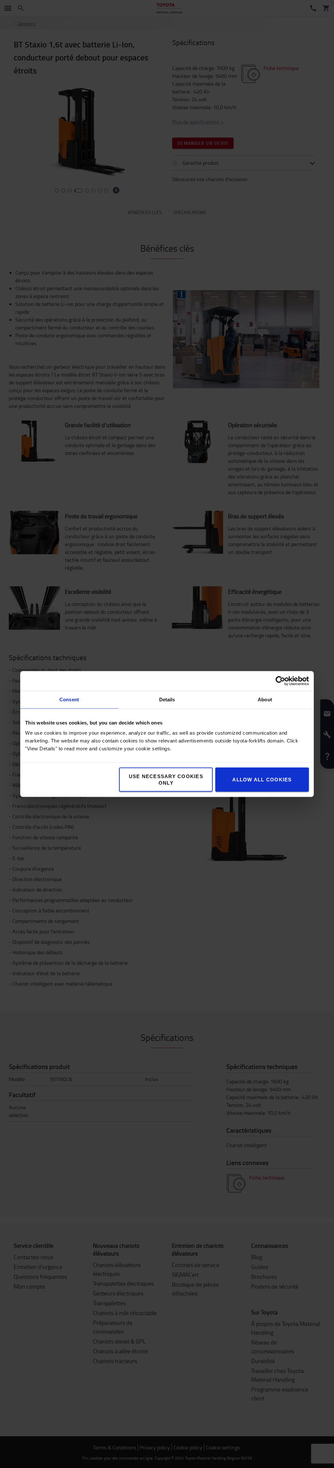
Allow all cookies (262, 779)
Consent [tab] (69, 699)
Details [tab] (167, 699)
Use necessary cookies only (166, 780)
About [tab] (265, 699)
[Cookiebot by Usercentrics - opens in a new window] (280, 681)
